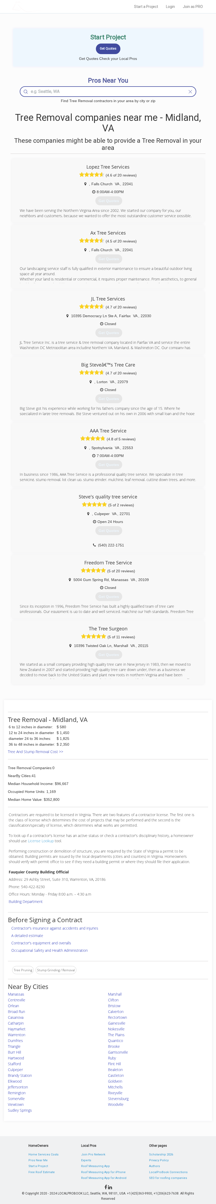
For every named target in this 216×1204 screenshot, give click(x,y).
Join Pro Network (93, 1154)
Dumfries (15, 1040)
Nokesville (116, 1028)
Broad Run (16, 1011)
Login (170, 6)
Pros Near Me (38, 1160)
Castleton (116, 1075)
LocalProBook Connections (168, 1172)
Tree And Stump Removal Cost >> (35, 751)
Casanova (15, 1017)
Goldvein (115, 1081)
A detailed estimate (27, 935)
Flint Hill (114, 1063)
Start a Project (146, 6)
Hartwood (16, 1057)
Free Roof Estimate (41, 1172)
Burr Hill (14, 1052)
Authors (154, 1166)
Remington (17, 1092)
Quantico (115, 1040)
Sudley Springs (20, 1110)
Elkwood (15, 1081)
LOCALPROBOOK (42, 6)
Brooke (114, 1046)
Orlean (13, 1005)
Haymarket (17, 1028)
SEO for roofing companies (168, 1178)
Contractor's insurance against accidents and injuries (54, 928)
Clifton (113, 999)
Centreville (16, 999)
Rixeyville (115, 1092)
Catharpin (16, 1023)
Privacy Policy (159, 1160)
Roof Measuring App (95, 1166)
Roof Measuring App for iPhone (103, 1172)
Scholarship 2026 (161, 1154)
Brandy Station (20, 1075)
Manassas (16, 994)
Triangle (14, 1046)
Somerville (16, 1098)
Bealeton (115, 1069)
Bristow (114, 1005)
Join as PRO (193, 6)
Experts (86, 1160)
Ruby (112, 1057)
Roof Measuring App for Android (103, 1178)
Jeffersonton (18, 1086)
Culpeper (15, 1069)
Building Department (26, 901)
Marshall (115, 994)
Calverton (116, 1011)
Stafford (14, 1063)
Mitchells (115, 1086)
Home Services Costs (43, 1154)
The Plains (116, 1034)
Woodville (116, 1104)
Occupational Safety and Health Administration (49, 950)
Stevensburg (118, 1098)
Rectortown (117, 1017)
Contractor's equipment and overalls (41, 942)
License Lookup (41, 840)
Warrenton (16, 1034)
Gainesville (116, 1023)
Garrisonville (118, 1052)
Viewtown (16, 1104)
